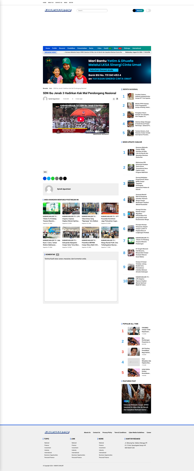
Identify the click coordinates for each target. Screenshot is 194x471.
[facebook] (137, 2)
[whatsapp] (53, 178)
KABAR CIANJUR (58, 465)
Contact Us (58, 2)
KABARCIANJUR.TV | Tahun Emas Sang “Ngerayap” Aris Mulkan (90, 219)
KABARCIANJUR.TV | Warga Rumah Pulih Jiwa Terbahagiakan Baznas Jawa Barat (109, 242)
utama (126, 401)
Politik (54, 48)
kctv (50, 88)
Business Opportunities (51, 455)
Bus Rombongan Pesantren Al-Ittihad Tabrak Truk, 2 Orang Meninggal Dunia (146, 340)
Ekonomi (62, 48)
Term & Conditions (120, 432)
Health (107, 48)
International (136, 48)
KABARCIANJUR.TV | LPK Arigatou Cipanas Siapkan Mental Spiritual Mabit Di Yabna (71, 219)
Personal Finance (49, 457)
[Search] (105, 10)
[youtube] (147, 2)
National (46, 443)
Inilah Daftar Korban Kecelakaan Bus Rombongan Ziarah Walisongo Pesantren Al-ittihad (146, 371)
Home (44, 2)
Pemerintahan (82, 48)
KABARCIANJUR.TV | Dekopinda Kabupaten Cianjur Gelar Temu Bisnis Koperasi (71, 242)
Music (117, 48)
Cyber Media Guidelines (136, 432)
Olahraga (127, 48)
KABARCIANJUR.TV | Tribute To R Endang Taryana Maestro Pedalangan (50, 219)
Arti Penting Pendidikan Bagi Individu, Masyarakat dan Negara (146, 351)
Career (149, 432)
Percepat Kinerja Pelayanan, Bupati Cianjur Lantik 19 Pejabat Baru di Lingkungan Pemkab (142, 228)
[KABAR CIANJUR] (58, 13)
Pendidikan (71, 48)
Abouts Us (87, 432)
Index (65, 2)
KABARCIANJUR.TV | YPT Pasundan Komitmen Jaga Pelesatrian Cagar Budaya (110, 219)
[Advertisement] (97, 31)
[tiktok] (150, 2)
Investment (47, 447)
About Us (50, 2)
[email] (61, 178)
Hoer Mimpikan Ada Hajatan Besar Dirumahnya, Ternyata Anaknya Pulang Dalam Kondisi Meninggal (146, 361)
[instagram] (143, 2)
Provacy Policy (107, 432)
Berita (91, 48)
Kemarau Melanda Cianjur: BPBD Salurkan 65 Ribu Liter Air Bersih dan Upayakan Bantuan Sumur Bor (81, 52)
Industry (46, 450)
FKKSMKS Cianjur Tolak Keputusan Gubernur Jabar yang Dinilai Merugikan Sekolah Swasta (146, 330)
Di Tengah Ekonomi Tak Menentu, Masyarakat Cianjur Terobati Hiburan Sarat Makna (142, 252)
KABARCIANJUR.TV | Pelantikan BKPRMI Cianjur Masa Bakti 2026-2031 (90, 242)
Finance (46, 445)
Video (99, 48)
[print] (57, 178)
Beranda (45, 88)
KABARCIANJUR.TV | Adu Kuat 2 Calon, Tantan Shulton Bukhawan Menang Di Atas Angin (51, 242)
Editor (71, 2)
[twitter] (140, 2)
